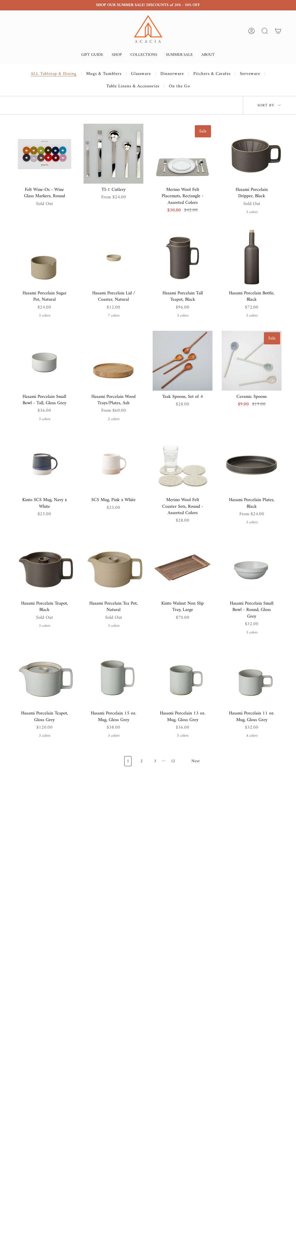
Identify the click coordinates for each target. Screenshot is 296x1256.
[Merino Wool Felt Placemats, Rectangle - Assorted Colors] (182, 154)
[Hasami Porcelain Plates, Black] (252, 464)
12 (173, 761)
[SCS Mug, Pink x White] (113, 464)
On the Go (179, 86)
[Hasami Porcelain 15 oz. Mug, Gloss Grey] (113, 677)
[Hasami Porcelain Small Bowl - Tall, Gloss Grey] (44, 361)
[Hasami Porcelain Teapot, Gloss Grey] (44, 677)
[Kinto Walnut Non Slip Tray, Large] (182, 567)
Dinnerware (172, 74)
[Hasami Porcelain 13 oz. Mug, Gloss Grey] (182, 677)
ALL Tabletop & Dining (54, 74)
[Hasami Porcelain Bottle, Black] (252, 257)
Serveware (250, 74)
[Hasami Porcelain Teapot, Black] (44, 567)
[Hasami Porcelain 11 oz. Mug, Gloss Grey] (252, 677)
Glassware (141, 74)
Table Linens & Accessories (132, 86)
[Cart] (278, 31)
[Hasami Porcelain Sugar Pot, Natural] (44, 257)
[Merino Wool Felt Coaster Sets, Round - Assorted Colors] (182, 464)
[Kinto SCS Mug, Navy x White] (44, 464)
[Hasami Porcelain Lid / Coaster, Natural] (113, 257)
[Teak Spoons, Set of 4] (182, 361)
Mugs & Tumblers (103, 74)
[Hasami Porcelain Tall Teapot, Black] (182, 257)
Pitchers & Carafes (211, 74)
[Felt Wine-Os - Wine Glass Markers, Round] (44, 154)
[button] (92, 55)
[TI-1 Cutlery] (113, 154)
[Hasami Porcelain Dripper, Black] (252, 154)
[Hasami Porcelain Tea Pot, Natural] (113, 567)
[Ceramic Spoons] (252, 361)
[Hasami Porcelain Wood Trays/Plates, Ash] (113, 361)
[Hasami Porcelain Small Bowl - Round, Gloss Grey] (252, 567)
